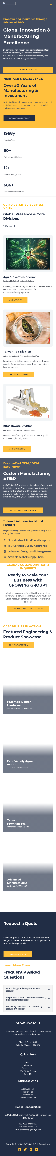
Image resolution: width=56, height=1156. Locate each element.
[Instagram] (30, 1149)
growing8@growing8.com (30, 1129)
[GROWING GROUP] (9, 4)
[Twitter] (25, 1149)
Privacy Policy (44, 1144)
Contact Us (28, 1074)
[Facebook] (19, 1149)
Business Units (28, 1068)
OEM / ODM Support (28, 1071)
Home (28, 1062)
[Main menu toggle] (51, 4)
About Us (28, 1065)
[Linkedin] (36, 1149)
